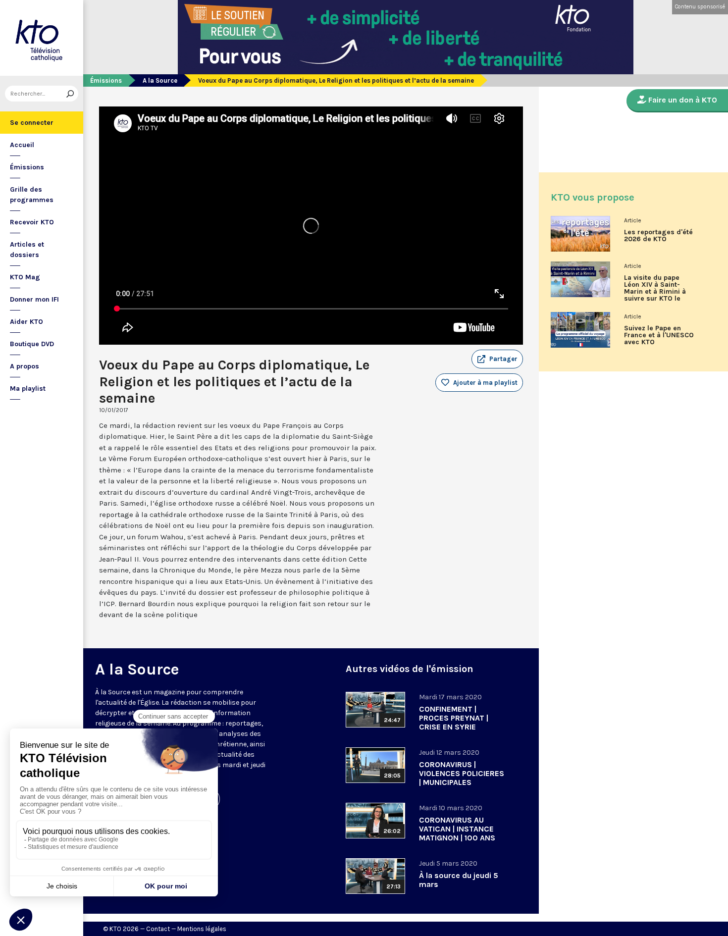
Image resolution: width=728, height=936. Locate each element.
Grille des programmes (31, 194)
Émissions (27, 167)
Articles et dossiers (27, 249)
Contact (158, 929)
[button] (497, 359)
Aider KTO (26, 321)
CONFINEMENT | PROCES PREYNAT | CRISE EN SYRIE (453, 717)
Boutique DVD (32, 344)
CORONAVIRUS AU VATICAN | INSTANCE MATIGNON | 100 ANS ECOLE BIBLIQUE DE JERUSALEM (457, 837)
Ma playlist (28, 388)
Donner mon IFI (34, 299)
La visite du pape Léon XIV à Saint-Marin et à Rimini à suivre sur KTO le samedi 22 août (655, 291)
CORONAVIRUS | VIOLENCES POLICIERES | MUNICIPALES (461, 773)
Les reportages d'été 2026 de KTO (658, 236)
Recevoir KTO (32, 222)
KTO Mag (25, 277)
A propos (24, 366)
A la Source (160, 80)
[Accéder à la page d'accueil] (41, 38)
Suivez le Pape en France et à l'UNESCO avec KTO (659, 335)
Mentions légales (201, 929)
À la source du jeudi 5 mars (458, 880)
